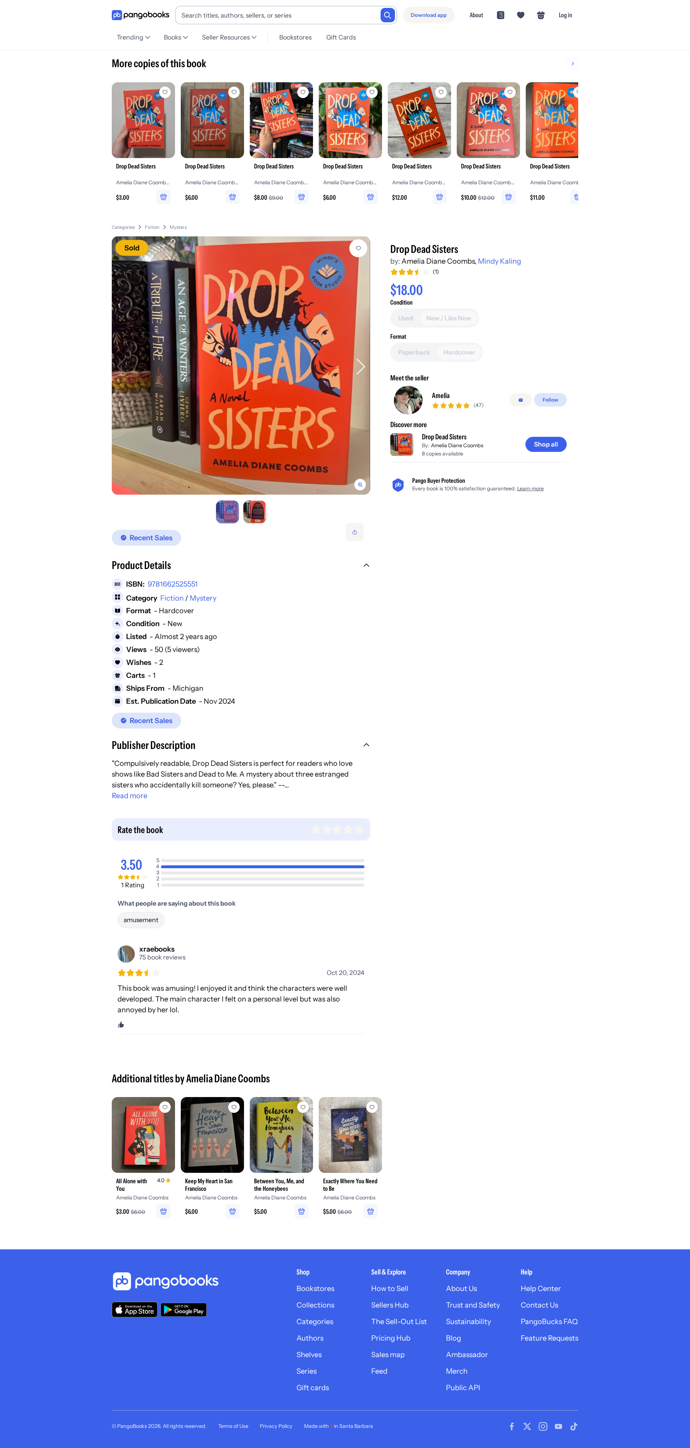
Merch (457, 1371)
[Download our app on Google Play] (184, 1310)
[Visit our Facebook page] (511, 1426)
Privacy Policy (276, 1426)
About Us (461, 1288)
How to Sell (389, 1288)
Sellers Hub (390, 1305)
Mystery (178, 227)
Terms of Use (233, 1426)
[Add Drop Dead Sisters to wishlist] (358, 248)
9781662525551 (173, 584)
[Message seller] (521, 400)
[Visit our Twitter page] (527, 1426)
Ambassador (467, 1354)
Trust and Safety (473, 1305)
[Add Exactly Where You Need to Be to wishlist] (372, 1107)
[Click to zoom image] (241, 365)
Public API (463, 1387)
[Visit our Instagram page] (543, 1426)
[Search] (388, 15)
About (476, 15)
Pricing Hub (390, 1338)
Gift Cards (341, 37)
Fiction (152, 227)
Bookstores (295, 37)
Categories (123, 227)
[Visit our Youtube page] (558, 1426)
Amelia (441, 396)
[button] (241, 566)
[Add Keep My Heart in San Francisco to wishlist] (234, 1107)
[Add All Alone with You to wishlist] (165, 1107)
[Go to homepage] (140, 15)
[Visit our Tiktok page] (574, 1426)
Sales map (388, 1354)
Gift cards (312, 1387)
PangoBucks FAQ (549, 1321)
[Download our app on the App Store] (135, 1309)
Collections (315, 1305)
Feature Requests (549, 1338)
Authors (309, 1338)
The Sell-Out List (399, 1321)
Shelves (309, 1354)
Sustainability (468, 1321)
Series (306, 1371)
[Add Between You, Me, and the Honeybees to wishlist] (303, 1107)
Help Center (541, 1288)
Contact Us (539, 1305)
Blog (453, 1338)
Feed (379, 1371)
